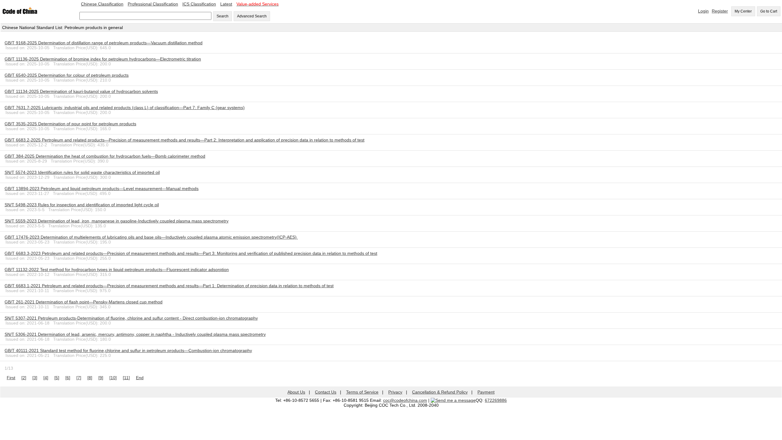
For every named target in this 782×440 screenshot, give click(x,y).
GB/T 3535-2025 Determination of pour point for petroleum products (70, 123)
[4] (45, 377)
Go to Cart (768, 11)
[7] (78, 377)
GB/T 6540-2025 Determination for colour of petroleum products (67, 75)
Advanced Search (252, 16)
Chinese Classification (102, 4)
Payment (486, 392)
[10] (113, 377)
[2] (23, 377)
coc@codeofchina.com (405, 400)
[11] (126, 377)
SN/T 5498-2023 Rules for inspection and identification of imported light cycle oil (82, 204)
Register (720, 11)
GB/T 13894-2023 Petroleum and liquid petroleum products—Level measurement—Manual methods (102, 188)
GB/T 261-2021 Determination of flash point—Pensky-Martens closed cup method (84, 301)
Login (703, 11)
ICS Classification (199, 4)
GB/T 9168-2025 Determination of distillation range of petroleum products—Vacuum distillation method (104, 42)
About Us (296, 392)
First (11, 377)
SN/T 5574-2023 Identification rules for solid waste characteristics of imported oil (82, 172)
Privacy (395, 392)
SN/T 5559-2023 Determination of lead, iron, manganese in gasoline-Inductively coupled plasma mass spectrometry (116, 220)
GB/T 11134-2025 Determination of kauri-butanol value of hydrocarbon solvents (81, 91)
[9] (100, 377)
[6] (67, 377)
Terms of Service (362, 392)
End (140, 377)
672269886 (496, 400)
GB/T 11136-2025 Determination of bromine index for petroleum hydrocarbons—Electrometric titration (103, 59)
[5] (56, 377)
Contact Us (325, 392)
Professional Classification (153, 4)
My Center (743, 11)
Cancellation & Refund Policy (440, 392)
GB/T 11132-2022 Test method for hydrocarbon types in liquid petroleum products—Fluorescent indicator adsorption (117, 269)
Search (222, 16)
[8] (89, 377)
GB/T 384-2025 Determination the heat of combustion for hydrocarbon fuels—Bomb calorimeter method (105, 156)
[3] (34, 377)
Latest (226, 4)
